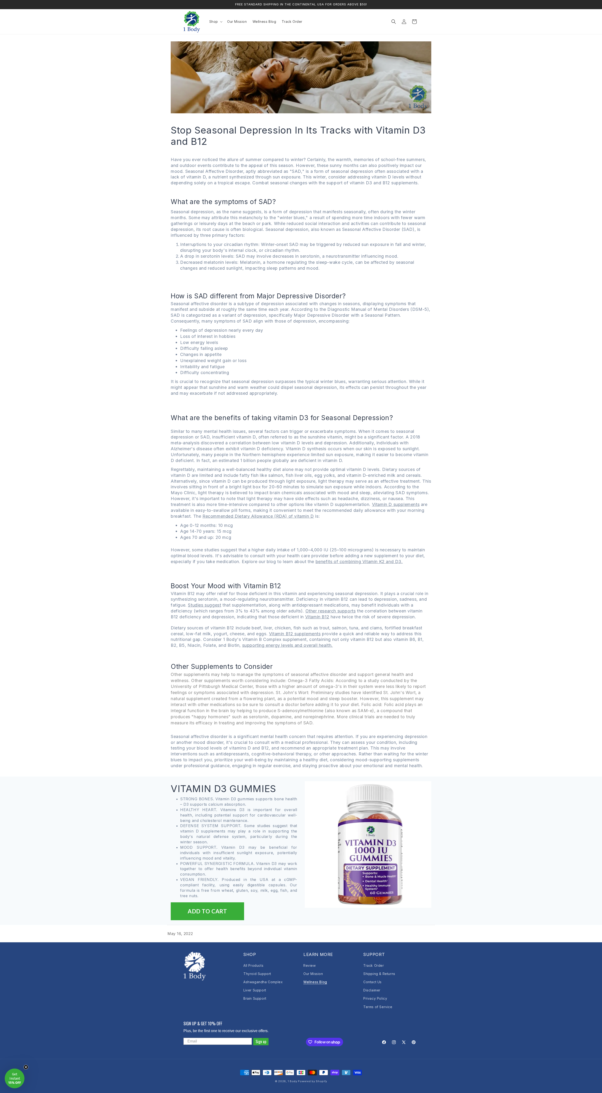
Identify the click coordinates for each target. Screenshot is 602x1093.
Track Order (373, 965)
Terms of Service (377, 1007)
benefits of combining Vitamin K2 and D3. (359, 561)
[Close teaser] (26, 1067)
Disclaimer (371, 990)
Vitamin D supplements (396, 504)
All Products (253, 965)
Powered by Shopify (312, 1081)
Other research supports (330, 610)
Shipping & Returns (379, 974)
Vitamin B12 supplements (295, 633)
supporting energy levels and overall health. (287, 645)
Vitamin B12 (317, 616)
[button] (215, 22)
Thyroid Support (257, 974)
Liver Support (254, 990)
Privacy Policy (375, 998)
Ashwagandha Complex (263, 982)
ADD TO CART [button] (207, 911)
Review (309, 965)
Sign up (261, 1041)
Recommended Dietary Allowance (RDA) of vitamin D (258, 516)
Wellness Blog (315, 982)
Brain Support (254, 998)
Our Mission (313, 974)
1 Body (292, 1081)
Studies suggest (204, 605)
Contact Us (372, 982)
